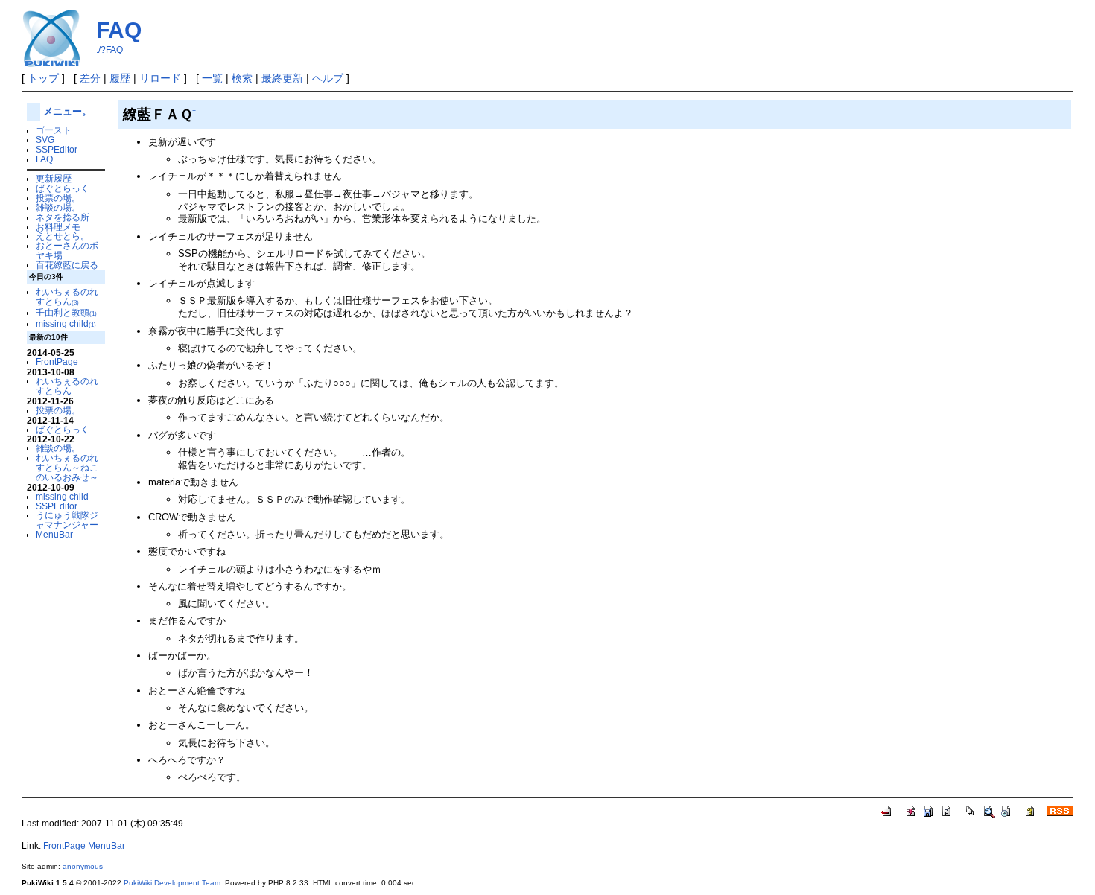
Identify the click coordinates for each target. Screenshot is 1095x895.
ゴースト (54, 130)
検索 (242, 78)
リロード (160, 78)
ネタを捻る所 (62, 217)
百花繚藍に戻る (67, 265)
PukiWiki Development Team (172, 883)
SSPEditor (56, 149)
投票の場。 (58, 198)
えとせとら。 (62, 236)
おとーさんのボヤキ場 (67, 250)
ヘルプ (327, 78)
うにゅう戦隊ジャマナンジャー (67, 519)
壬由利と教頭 (66, 312)
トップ (43, 78)
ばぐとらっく (62, 188)
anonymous (83, 866)
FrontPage (57, 361)
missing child (66, 323)
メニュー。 (67, 111)
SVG (45, 139)
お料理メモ (58, 227)
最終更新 (282, 78)
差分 (90, 78)
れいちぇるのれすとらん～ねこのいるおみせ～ (67, 467)
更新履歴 (54, 178)
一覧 (212, 78)
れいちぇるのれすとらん (67, 296)
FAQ (119, 30)
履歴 (120, 78)
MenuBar (54, 534)
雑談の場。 (58, 207)
